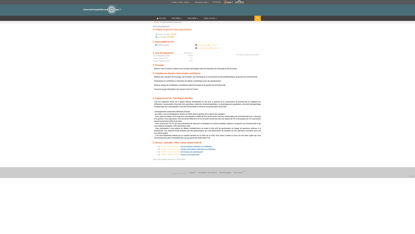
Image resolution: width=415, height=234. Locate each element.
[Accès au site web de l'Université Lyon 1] (228, 4)
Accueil (156, 22)
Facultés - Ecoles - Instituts (180, 2)
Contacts (192, 172)
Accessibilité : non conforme (207, 172)
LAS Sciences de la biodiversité (192, 152)
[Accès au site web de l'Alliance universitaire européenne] (239, 4)
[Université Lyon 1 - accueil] (19, 14)
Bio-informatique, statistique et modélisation (196, 146)
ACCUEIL (162, 18)
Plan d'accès (238, 172)
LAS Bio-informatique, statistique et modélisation (198, 149)
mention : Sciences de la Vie (170, 146)
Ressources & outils (201, 2)
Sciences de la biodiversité (190, 154)
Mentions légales (225, 172)
